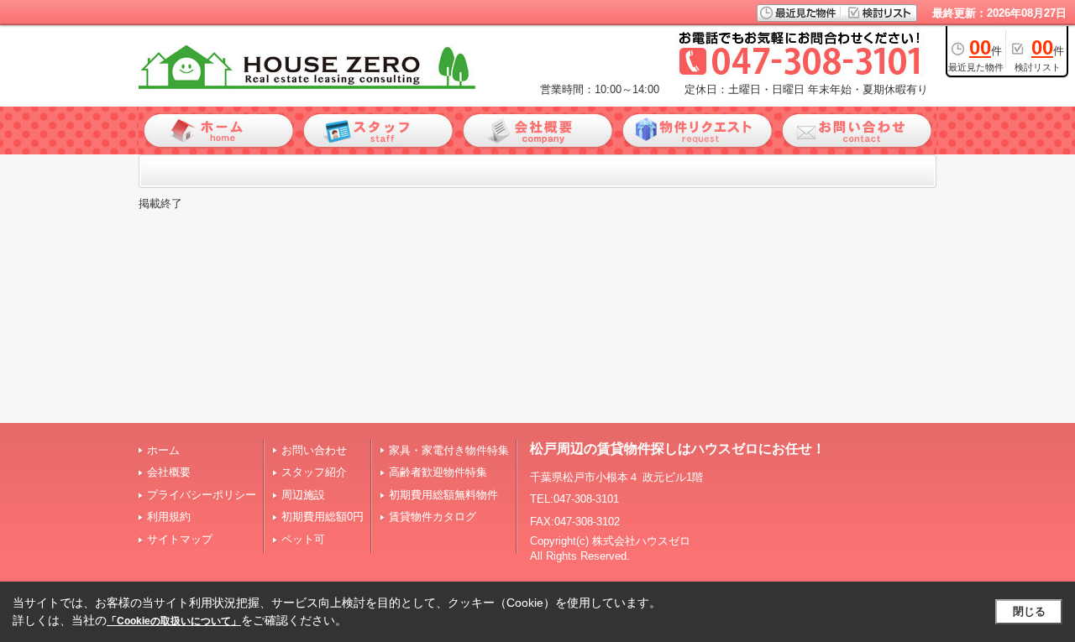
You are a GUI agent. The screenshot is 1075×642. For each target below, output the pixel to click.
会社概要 (169, 472)
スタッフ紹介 (314, 472)
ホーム (163, 450)
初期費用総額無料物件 (443, 494)
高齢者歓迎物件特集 (438, 472)
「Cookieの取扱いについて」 (174, 621)
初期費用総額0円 (322, 516)
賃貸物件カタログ (432, 516)
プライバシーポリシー (201, 494)
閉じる (1029, 611)
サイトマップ (179, 539)
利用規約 (169, 516)
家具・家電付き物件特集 (449, 450)
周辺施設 (303, 494)
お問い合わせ (314, 450)
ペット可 (303, 539)
